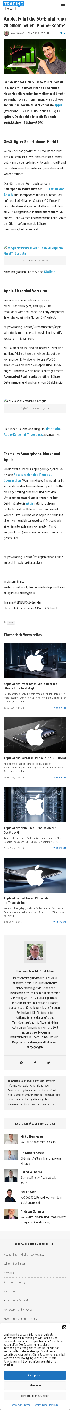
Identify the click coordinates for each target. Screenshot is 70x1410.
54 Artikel (48, 971)
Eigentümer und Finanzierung (20, 1319)
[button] (64, 1327)
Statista (49, 272)
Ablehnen (35, 1385)
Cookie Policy (17, 1404)
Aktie (29, 503)
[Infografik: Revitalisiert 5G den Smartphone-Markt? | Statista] (35, 253)
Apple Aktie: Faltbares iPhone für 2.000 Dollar (35, 758)
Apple (58, 105)
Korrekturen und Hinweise (18, 1309)
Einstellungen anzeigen (35, 1395)
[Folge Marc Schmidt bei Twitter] (48, 1062)
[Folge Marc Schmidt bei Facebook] (35, 1062)
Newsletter (9, 1273)
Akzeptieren (35, 1375)
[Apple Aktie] (35, 660)
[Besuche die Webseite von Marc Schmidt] (21, 1062)
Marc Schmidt (17, 33)
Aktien (63, 33)
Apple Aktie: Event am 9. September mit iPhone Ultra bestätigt (30, 686)
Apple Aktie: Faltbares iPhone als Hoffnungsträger (26, 900)
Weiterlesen (59, 707)
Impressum (53, 1404)
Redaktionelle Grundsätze (18, 1300)
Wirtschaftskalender (14, 1263)
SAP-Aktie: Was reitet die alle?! (39, 1142)
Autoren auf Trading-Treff (17, 1282)
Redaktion (9, 1291)
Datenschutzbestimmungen (35, 1404)
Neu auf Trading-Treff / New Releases (24, 1254)
